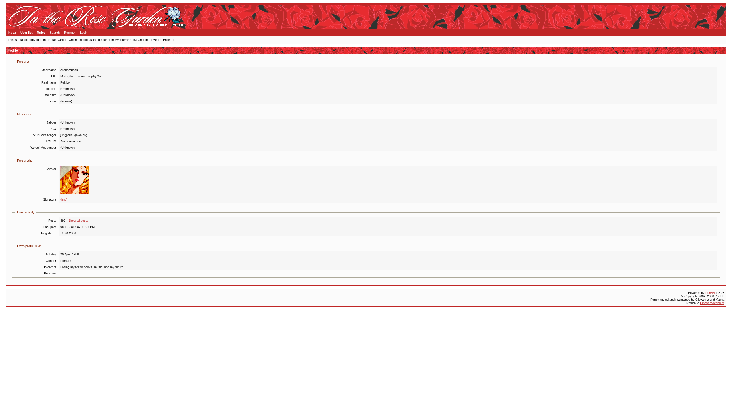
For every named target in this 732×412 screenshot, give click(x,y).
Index (12, 32)
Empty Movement (712, 303)
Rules (41, 32)
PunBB (710, 292)
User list (26, 32)
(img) (63, 199)
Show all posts (78, 220)
